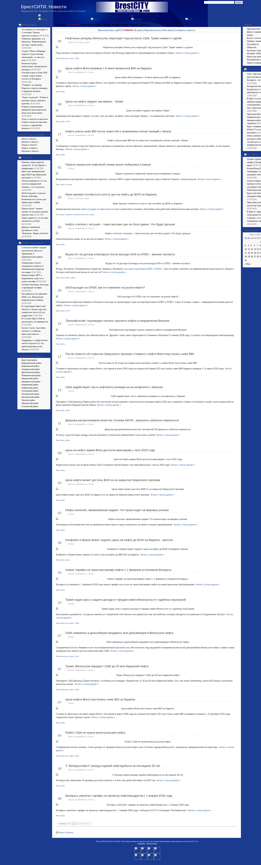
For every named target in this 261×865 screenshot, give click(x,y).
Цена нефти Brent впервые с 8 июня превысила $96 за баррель (108, 68)
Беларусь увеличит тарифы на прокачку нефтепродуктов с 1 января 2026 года (118, 795)
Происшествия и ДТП (109, 30)
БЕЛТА (154, 810)
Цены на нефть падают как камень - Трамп (94, 101)
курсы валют (65, 278)
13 (255, 249)
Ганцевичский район (31, 369)
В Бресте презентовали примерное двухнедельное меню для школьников (34, 110)
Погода (107, 25)
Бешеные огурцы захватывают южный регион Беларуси (34, 66)
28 (258, 256)
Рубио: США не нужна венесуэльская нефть (95, 732)
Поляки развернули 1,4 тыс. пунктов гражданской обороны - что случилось (34, 184)
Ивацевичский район (31, 382)
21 (258, 253)
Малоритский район (31, 397)
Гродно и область (29, 145)
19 (252, 253)
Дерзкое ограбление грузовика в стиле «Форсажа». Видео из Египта (35, 230)
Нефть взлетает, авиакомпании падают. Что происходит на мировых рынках (117, 510)
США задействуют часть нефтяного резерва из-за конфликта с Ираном (114, 387)
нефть (71, 58)
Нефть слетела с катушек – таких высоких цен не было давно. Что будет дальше (120, 224)
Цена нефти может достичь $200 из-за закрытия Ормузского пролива (112, 480)
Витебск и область (30, 142)
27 (255, 256)
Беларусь (61, 25)
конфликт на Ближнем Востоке (77, 214)
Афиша (98, 25)
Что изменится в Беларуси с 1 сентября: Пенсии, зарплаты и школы (35, 32)
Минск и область (29, 139)
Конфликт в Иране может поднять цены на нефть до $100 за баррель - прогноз (119, 540)
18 (249, 253)
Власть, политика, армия (78, 42)
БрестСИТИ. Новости (43, 6)
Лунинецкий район (30, 391)
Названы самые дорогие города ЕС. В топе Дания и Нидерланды (34, 165)
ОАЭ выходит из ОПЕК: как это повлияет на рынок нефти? (105, 287)
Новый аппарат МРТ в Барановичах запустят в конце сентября (33, 278)
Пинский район (28, 400)
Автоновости (253, 44)
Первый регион (152, 30)
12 (252, 249)
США (77, 58)
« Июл (247, 264)
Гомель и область (30, 148)
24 (246, 256)
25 (249, 256)
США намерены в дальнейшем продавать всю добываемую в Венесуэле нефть (119, 632)
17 (246, 253)
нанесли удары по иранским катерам (100, 209)
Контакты (144, 25)
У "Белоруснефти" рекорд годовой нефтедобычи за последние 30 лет (112, 765)
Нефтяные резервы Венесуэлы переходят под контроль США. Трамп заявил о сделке (123, 38)
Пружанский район (30, 403)
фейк (68, 440)
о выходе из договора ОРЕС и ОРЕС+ (143, 269)
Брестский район (29, 360)
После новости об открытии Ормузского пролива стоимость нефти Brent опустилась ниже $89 (129, 353)
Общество (251, 47)
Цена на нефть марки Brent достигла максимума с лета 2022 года (110, 450)
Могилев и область (30, 151)
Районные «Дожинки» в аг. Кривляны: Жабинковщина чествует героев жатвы (34, 42)
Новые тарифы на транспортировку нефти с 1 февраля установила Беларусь (118, 569)
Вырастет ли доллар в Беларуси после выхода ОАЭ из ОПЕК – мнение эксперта (120, 254)
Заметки (254, 155)
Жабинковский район (31, 375)
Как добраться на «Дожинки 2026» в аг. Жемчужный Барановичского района (34, 297)
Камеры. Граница (120, 25)
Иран (62, 214)
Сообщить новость (185, 30)
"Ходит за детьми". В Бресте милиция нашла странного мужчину (35, 100)
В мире (29, 158)
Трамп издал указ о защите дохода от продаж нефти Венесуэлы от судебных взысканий (125, 599)
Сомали (69, 184)
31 (246, 260)
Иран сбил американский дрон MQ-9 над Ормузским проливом (34, 174)
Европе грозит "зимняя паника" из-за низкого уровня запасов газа (35, 211)
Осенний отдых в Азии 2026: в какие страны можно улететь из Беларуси (35, 76)
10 (246, 249)
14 (258, 249)
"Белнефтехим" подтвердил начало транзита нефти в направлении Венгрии (117, 320)
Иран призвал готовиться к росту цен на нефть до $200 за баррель (111, 194)
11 (249, 249)
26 (252, 256)
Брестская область (34, 243)
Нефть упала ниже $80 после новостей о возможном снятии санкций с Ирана (118, 131)
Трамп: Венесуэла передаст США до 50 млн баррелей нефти (107, 666)
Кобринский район (30, 388)
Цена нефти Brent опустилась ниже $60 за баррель (100, 699)
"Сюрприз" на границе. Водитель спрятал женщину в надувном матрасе (34, 88)
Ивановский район (30, 378)
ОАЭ (67, 311)
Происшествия (253, 29)
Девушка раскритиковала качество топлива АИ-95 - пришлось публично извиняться (122, 420)
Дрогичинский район (31, 372)
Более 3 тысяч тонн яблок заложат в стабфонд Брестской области (33, 331)
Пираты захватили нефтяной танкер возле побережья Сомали (108, 164)
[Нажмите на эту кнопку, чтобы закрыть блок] (48, 24)
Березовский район (30, 366)
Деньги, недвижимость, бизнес (81, 72)
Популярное (31, 25)
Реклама (134, 25)
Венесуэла (64, 58)
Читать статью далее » (187, 53)
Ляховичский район (30, 394)
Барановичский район (31, 363)
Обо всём (168, 30)
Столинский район (30, 406)
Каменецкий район (30, 385)
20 (255, 253)
